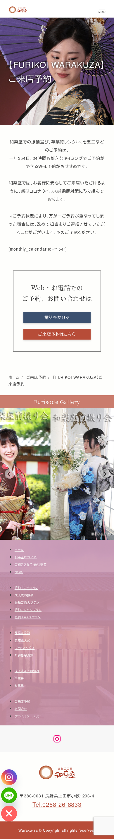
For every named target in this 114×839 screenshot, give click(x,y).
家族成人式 (22, 640)
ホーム (19, 550)
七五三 (19, 686)
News (19, 572)
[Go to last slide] (9, 474)
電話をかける (57, 317)
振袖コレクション (26, 588)
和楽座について (26, 557)
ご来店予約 (22, 701)
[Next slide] (104, 474)
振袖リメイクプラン (28, 617)
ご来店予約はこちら (57, 334)
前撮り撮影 (22, 633)
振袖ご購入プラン (27, 602)
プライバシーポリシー (29, 716)
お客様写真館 (24, 655)
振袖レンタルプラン (28, 610)
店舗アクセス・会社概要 (31, 564)
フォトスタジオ (25, 648)
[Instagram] (9, 777)
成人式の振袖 (24, 595)
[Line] (9, 795)
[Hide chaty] (9, 813)
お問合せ (21, 709)
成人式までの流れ (27, 671)
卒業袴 (19, 678)
